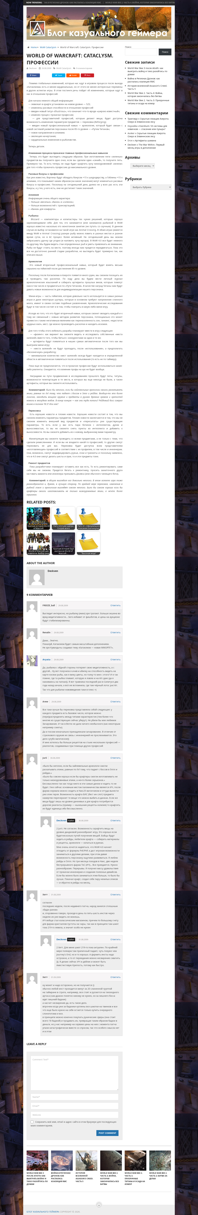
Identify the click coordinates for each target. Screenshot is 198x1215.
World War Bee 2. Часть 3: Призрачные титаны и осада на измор (148, 102)
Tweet (59, 75)
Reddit (74, 75)
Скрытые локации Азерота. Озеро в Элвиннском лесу (148, 120)
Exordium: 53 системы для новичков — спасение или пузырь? (147, 127)
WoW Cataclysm (63, 68)
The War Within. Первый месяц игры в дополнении (146, 146)
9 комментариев (84, 68)
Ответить (115, 605)
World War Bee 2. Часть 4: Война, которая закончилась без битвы (104, 3)
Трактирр (133, 118)
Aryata (46, 659)
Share (34, 75)
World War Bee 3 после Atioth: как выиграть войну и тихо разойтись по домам (147, 71)
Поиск (128, 46)
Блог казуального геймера (43, 1211)
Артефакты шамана (145, 140)
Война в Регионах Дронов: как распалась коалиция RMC (144, 80)
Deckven (33, 68)
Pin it (88, 75)
